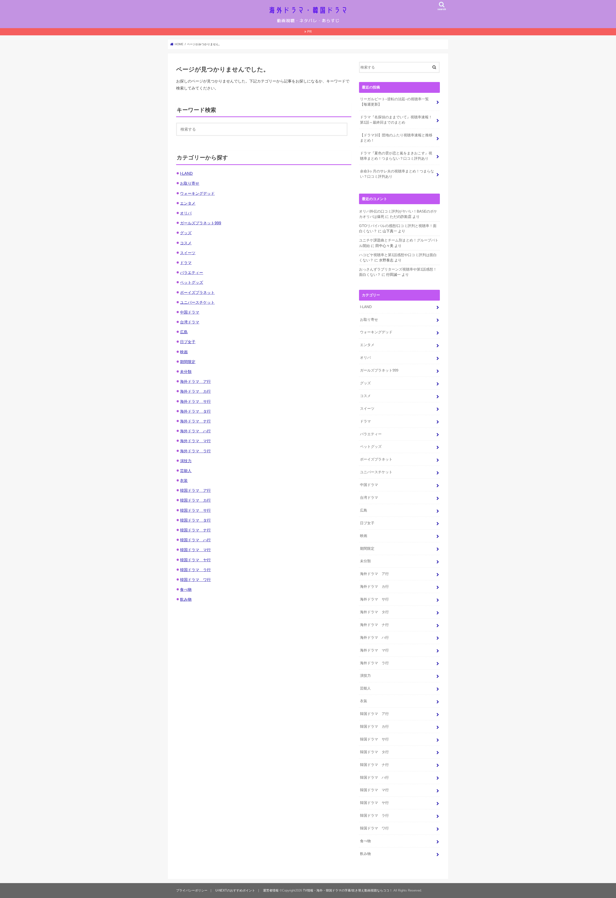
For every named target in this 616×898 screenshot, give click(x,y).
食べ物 (186, 589)
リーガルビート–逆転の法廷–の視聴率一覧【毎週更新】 (394, 101)
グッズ (186, 233)
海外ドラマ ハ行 (195, 431)
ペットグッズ (191, 282)
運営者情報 (271, 890)
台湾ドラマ (189, 322)
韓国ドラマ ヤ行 (195, 560)
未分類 (186, 371)
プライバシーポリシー (191, 890)
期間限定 (187, 362)
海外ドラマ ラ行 (195, 451)
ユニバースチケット (197, 302)
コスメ (186, 243)
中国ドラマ (189, 312)
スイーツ (187, 253)
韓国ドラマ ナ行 (195, 530)
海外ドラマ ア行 (195, 381)
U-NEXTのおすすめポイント (235, 890)
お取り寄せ (189, 183)
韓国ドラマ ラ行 (195, 570)
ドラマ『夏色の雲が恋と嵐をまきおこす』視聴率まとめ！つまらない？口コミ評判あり (396, 155)
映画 (184, 352)
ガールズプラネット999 (200, 223)
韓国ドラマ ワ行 (195, 579)
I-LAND (186, 173)
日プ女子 (187, 342)
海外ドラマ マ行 (195, 441)
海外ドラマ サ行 (195, 401)
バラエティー (191, 272)
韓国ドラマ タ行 (195, 520)
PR (309, 31)
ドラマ (186, 262)
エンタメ (187, 203)
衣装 (184, 480)
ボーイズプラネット (197, 292)
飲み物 (186, 599)
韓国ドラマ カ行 (195, 500)
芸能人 (186, 470)
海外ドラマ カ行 (195, 391)
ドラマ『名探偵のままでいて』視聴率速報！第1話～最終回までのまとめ (396, 119)
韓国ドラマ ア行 (195, 490)
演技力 (186, 461)
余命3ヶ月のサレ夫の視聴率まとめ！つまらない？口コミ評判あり (397, 173)
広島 (184, 332)
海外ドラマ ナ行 (195, 421)
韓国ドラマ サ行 (195, 510)
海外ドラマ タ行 (195, 411)
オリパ (186, 213)
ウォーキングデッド (197, 193)
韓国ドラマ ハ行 (195, 540)
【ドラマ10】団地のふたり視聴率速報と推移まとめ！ (396, 137)
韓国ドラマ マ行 (195, 550)
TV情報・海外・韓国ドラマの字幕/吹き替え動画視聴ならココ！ (347, 890)
